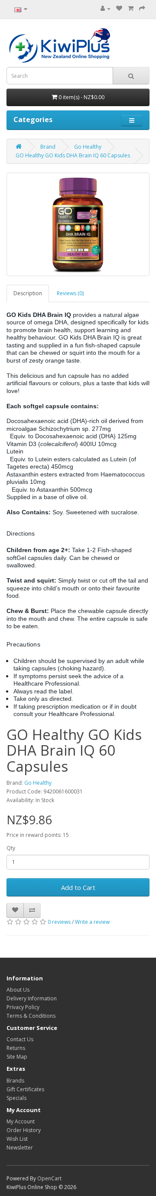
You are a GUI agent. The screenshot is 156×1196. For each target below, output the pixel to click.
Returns (15, 1048)
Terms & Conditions (30, 1015)
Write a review (92, 922)
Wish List (17, 1139)
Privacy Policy (22, 1007)
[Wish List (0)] (119, 8)
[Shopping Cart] (130, 8)
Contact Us (19, 1039)
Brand (47, 146)
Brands (15, 1080)
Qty (10, 848)
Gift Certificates (25, 1089)
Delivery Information (31, 998)
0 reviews (59, 922)
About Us (17, 989)
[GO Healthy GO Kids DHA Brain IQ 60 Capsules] (78, 224)
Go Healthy (87, 146)
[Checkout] (142, 8)
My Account (20, 1121)
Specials (16, 1098)
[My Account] (105, 8)
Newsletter (19, 1147)
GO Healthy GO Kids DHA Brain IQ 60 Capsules (73, 155)
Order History (23, 1130)
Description (27, 293)
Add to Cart (78, 887)
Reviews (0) (70, 293)
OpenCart (49, 1178)
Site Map (16, 1056)
